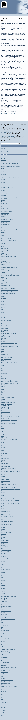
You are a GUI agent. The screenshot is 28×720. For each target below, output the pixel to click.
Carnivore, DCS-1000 (6, 238)
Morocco (3, 490)
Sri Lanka (3, 623)
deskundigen (4, 299)
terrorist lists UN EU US (6, 657)
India (2, 394)
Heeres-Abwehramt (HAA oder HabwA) (9, 381)
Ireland (2, 415)
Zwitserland (3, 716)
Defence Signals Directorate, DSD (8, 293)
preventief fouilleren (5, 546)
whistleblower (4, 705)
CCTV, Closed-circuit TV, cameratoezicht (10, 241)
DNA (2, 309)
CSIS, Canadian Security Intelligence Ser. (10, 274)
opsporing (3, 522)
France (2, 349)
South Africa (4, 612)
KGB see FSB (4, 437)
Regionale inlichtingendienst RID (8, 570)
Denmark (3, 296)
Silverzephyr (4, 601)
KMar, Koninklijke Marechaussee (8, 440)
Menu (14, 14)
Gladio (2, 368)
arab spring (3, 184)
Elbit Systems (4, 325)
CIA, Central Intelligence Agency (8, 254)
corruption (3, 272)
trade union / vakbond (6, 670)
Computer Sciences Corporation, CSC (9, 267)
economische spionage (6, 320)
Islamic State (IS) (5, 418)
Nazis (2, 501)
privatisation (4, 553)
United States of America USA (7, 684)
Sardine (3, 588)
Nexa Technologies (5, 511)
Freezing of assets (5, 354)
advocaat (3, 156)
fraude (2, 351)
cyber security (4, 278)
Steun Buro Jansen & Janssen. (8, 136)
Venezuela (3, 694)
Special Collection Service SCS (8, 619)
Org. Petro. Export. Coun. (6, 524)
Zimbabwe (3, 713)
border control (4, 222)
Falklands (3, 341)
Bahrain (3, 201)
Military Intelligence (5, 481)
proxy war (3, 561)
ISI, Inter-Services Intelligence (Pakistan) (10, 416)
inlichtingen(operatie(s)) (6, 404)
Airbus (2, 164)
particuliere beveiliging (6, 532)
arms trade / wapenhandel (7, 187)
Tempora (3, 654)
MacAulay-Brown (5, 458)
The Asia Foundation (5, 662)
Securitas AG (4, 598)
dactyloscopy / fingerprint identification (9, 282)
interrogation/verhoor (5, 407)
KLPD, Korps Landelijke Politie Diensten (9, 439)
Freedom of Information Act (7, 352)
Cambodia (3, 232)
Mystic (2, 495)
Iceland (2, 389)
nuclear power (4, 518)
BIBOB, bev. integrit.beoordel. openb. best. (10, 209)
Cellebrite (3, 243)
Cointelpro (3, 261)
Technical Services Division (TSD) (8, 649)
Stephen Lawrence (5, 630)
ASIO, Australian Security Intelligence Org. (10, 189)
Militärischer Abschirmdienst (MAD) (8, 477)
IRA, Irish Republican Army (7, 408)
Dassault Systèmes (5, 285)
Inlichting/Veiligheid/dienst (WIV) (8, 402)
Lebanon (3, 448)
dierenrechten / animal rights (7, 306)
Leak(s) (3, 447)
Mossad (3, 492)
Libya (2, 450)
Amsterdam (3, 172)
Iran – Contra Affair (5, 412)
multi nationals (4, 493)
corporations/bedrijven (6, 270)
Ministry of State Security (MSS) (8, 487)
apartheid (3, 182)
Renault (3, 572)
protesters (3, 556)
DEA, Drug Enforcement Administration (9, 291)
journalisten (3, 432)
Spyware (3, 620)
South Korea (4, 614)
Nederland (3, 506)
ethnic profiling (4, 330)
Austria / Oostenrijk (5, 192)
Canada (3, 235)
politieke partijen (4, 545)
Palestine (3, 527)
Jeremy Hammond (5, 429)
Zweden (3, 715)
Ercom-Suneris (4, 328)
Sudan (2, 636)
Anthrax (3, 179)
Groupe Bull (3, 375)
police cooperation (5, 540)
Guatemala (3, 378)
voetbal (2, 699)
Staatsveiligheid (4, 625)
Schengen (3, 593)
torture (2, 668)
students (3, 635)
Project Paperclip (5, 554)
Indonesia (3, 396)
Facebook (3, 339)
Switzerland (3, 643)
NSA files (3, 148)
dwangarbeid (4, 315)
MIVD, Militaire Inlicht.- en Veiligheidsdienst (10, 489)
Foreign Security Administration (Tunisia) (10, 346)
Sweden (3, 641)
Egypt (2, 322)
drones (2, 312)
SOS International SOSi (6, 611)
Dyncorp (3, 317)
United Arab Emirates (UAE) (7, 680)
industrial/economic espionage (7, 397)
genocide (3, 367)
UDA (2, 676)
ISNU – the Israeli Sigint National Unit (9, 420)
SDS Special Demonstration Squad (8, 596)
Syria (2, 644)
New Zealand (4, 509)
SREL (2, 622)
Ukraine (3, 678)
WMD (2, 708)
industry (3, 399)
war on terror (4, 704)
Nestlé (2, 508)
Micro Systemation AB (6, 474)
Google (2, 370)
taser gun (3, 648)
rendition (3, 574)
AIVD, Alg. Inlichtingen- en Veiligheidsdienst (10, 166)
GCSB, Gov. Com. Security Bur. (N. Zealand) (11, 363)
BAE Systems (4, 198)
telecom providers (5, 651)
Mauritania (3, 465)
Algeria (2, 168)
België (2, 206)
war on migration (5, 702)
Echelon (3, 318)
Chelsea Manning (5, 248)
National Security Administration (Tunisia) (10, 498)
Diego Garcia (4, 304)
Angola (2, 176)
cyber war (3, 280)
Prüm (2, 562)
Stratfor (3, 633)
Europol (3, 335)
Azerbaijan (3, 195)
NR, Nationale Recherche (6, 514)
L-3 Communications (5, 444)
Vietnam (3, 697)
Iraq (2, 413)
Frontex (3, 355)
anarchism (3, 174)
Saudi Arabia (4, 590)
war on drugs (4, 700)
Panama (3, 529)
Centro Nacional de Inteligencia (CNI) (9, 245)
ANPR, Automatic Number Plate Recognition (10, 177)
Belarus (3, 205)
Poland (2, 538)
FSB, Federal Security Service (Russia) (9, 357)
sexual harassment (5, 599)
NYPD (2, 519)
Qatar (2, 564)
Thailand (3, 659)
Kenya (2, 436)
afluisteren (3, 160)
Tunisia (2, 673)
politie (2, 543)
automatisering (4, 193)
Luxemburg (3, 457)
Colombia (3, 264)
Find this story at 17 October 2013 (8, 113)
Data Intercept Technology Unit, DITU (9, 288)
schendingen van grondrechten (8, 591)
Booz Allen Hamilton (5, 221)
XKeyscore (3, 710)
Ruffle (2, 577)
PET (2, 535)
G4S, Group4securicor (6, 359)
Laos (2, 445)
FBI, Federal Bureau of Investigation (9, 343)
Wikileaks (3, 707)
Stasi (2, 627)
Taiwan (2, 646)
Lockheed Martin (5, 453)
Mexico (2, 469)
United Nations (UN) (5, 683)
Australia (3, 190)
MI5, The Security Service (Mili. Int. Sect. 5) (10, 471)
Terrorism (3, 656)
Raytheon (3, 566)
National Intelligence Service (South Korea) (10, 497)
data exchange (4, 286)
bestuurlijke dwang (5, 208)
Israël (2, 421)
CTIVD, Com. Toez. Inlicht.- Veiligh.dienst (10, 275)
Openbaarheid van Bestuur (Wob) (8, 521)
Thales (2, 660)
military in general (5, 479)
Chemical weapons (5, 250)
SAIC (2, 583)
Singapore (3, 603)
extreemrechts (4, 338)
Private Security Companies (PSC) (8, 551)
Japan (2, 428)
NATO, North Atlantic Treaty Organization (10, 500)
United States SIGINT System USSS (9, 686)
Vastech (3, 692)
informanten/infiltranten (6, 400)
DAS (2, 283)
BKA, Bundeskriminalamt (6, 211)
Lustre (2, 455)
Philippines (3, 537)
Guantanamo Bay (5, 376)
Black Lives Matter (5, 213)
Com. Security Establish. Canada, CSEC (10, 266)
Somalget (3, 607)
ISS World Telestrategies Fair (7, 424)
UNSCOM (3, 688)
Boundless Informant (5, 224)
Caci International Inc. (6, 230)
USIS (2, 689)
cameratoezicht (4, 233)
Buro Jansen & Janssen (6, 132)
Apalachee (3, 180)
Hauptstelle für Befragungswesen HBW (9, 380)
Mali (2, 461)
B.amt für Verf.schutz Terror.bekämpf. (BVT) (10, 197)
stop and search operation (7, 631)
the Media (3, 665)
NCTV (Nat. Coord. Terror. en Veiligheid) (10, 503)
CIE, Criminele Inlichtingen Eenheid (9, 256)
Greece (3, 371)
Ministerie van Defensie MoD (7, 485)
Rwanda (3, 580)
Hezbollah (3, 384)
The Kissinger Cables (6, 664)
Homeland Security (5, 388)
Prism (2, 548)
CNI (2, 259)
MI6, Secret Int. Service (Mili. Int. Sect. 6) (10, 473)
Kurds (2, 442)
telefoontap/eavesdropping (7, 652)
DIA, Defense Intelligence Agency (8, 302)
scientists (3, 595)
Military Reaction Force (6, 482)
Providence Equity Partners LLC (8, 558)
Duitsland (3, 314)
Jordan (2, 431)
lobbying (3, 452)
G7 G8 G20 (3, 360)
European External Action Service (8, 333)
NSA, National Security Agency (7, 516)
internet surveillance (5, 405)
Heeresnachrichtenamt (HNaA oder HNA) (10, 383)
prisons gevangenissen (6, 550)
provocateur (4, 559)
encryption (3, 327)
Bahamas (3, 200)
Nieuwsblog (3, 150)
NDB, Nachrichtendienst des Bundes (9, 505)
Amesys (3, 171)
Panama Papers (4, 530)
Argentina (3, 185)
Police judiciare (4, 542)
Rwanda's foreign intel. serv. (7, 582)
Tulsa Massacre (4, 672)
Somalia (3, 609)
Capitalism (3, 237)
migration (3, 476)
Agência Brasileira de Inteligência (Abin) (9, 163)
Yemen (2, 712)
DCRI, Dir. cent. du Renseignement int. (9, 290)
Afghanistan (3, 158)
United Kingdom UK (5, 681)
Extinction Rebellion (5, 336)
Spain (2, 615)
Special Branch (4, 617)
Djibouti (3, 307)
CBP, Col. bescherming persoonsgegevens (10, 240)
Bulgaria (3, 227)
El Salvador (3, 323)
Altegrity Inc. (4, 169)
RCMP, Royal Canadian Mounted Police (9, 567)
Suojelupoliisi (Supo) (5, 638)
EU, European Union (5, 331)
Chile (2, 251)
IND (2, 392)
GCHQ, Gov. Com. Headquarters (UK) (9, 362)
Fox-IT (2, 347)
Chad (2, 246)
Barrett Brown (4, 203)
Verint (2, 696)
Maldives (3, 460)
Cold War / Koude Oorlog (6, 262)
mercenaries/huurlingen (6, 466)
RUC (2, 575)
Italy (2, 426)
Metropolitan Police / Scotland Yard (8, 468)
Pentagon (3, 534)
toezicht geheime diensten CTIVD (8, 667)
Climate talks (4, 258)
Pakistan (3, 526)
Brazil (2, 225)
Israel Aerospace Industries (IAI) (8, 423)
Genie (2, 365)
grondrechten (4, 373)
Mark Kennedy (4, 463)
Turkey (2, 675)
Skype (2, 604)
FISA (2, 344)
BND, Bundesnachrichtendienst (8, 217)
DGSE (2, 301)
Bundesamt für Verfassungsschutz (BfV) (9, 229)
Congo (2, 269)
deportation (3, 298)
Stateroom (3, 628)
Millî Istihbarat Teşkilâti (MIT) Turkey (9, 484)
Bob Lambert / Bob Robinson (7, 219)
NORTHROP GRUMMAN (6, 513)
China (2, 253)
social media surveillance (6, 606)
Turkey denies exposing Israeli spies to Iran (13, 19)
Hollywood (3, 386)
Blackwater (3, 216)
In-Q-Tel (3, 391)
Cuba (2, 277)
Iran (2, 410)
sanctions (3, 585)
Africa (2, 161)
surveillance (3, 639)
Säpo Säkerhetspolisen (6, 586)
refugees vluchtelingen (6, 569)
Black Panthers (4, 214)
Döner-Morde (4, 310)
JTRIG (2, 434)
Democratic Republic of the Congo (8, 294)
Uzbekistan (3, 691)
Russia (2, 578)
